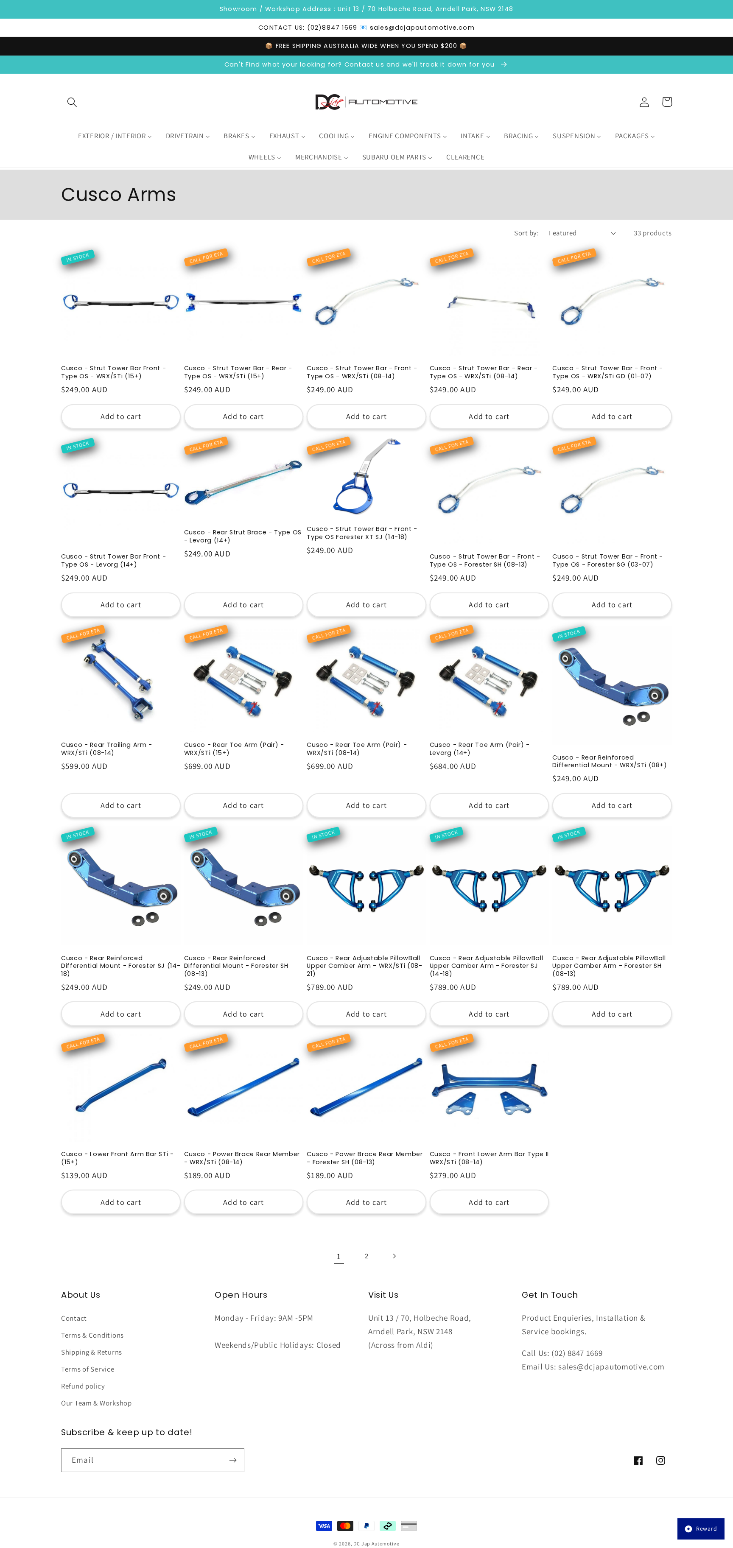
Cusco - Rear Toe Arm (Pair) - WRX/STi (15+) (234, 749)
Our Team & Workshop (96, 1403)
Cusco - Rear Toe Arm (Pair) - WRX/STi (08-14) (357, 749)
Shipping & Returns (91, 1352)
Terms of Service (88, 1369)
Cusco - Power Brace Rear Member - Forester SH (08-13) (364, 1158)
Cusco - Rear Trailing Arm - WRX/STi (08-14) (106, 749)
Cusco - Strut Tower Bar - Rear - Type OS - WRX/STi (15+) (238, 372)
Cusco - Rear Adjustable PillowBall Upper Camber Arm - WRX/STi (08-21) (364, 966)
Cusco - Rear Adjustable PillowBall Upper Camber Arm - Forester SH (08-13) (609, 966)
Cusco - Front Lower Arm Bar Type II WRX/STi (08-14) (489, 1158)
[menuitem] (115, 136)
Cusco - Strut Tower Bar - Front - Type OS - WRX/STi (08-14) (362, 372)
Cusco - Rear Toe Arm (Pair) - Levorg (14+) (480, 749)
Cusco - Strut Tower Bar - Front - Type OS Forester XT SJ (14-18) (362, 533)
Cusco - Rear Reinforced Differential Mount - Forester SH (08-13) (236, 966)
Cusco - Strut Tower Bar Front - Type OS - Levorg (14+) (113, 560)
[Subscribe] (232, 1460)
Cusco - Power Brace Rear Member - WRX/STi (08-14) (242, 1158)
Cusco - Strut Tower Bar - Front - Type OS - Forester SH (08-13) (485, 560)
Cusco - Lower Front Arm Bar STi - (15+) (117, 1158)
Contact (74, 1318)
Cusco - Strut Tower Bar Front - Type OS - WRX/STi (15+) (113, 372)
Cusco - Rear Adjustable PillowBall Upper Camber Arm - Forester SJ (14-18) (486, 966)
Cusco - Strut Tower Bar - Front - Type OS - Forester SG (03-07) (607, 560)
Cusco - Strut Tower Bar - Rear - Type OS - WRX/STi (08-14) (484, 372)
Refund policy (83, 1386)
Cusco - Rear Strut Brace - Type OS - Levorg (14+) (243, 536)
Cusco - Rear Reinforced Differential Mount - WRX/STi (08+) (609, 761)
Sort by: (526, 233)
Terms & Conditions (92, 1335)
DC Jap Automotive (376, 1543)
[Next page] (394, 1256)
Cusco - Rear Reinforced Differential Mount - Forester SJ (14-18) (120, 966)
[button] (72, 102)
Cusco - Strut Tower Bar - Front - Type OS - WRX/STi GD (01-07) (607, 372)
